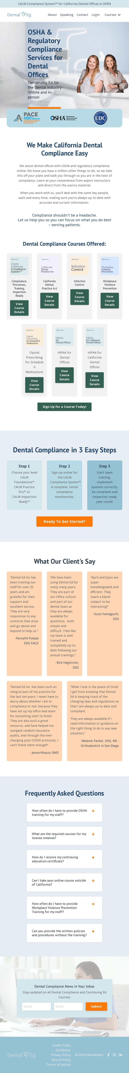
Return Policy (61, 1060)
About (52, 15)
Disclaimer (63, 1050)
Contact (82, 15)
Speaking (66, 15)
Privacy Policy (61, 1055)
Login (96, 15)
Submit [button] (96, 1006)
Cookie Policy (61, 1045)
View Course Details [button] (19, 308)
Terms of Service (59, 1065)
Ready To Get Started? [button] (64, 521)
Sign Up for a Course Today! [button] (64, 407)
